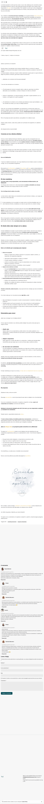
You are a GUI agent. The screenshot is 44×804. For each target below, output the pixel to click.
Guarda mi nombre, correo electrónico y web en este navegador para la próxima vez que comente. (22, 678)
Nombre (3, 662)
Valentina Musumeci (10, 597)
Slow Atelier (23, 168)
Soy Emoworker (11, 168)
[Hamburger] (2, 48)
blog (29, 168)
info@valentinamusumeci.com (29, 777)
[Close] (41, 802)
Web (2, 673)
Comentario (3, 680)
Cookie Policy (24, 801)
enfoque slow (8, 426)
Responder (3, 579)
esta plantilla (8, 397)
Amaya (7, 583)
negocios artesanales (22, 521)
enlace (21, 414)
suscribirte (27, 455)
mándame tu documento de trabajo (23, 505)
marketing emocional (12, 521)
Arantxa (6, 610)
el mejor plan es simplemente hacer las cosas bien (31, 370)
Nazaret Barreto (8, 568)
